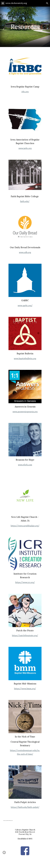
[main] (25, 27)
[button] (3, 3)
